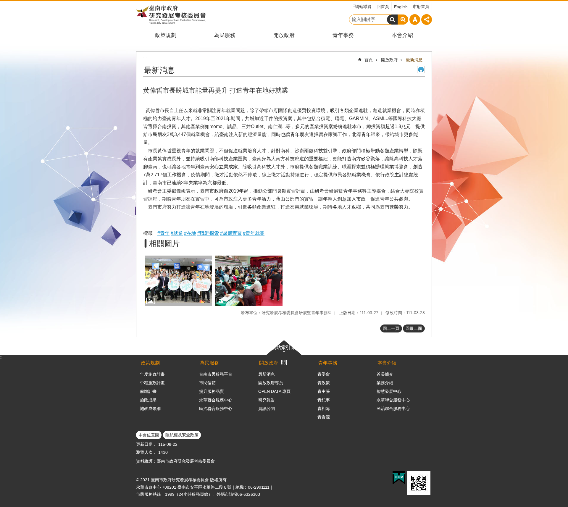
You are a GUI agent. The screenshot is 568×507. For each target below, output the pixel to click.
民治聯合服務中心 (215, 408)
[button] (178, 281)
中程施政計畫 (152, 382)
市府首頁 (421, 6)
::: (2, 357)
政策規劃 (165, 35)
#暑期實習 (231, 233)
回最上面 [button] (414, 328)
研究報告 (266, 400)
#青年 (163, 233)
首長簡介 (385, 374)
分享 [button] (426, 19)
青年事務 (343, 35)
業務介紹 (385, 382)
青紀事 (323, 400)
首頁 (368, 59)
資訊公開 (266, 408)
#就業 (177, 233)
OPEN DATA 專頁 (274, 391)
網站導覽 (363, 6)
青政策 (323, 382)
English (401, 6)
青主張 (323, 391)
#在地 (190, 233)
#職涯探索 (208, 233)
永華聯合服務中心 (215, 400)
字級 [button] (414, 19)
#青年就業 (253, 233)
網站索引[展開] (284, 355)
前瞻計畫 (148, 391)
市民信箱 (207, 382)
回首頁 (383, 6)
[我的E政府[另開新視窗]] (399, 478)
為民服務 (224, 35)
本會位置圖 (148, 434)
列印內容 (421, 69)
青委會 (323, 374)
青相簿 (323, 408)
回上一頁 (391, 328)
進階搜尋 (403, 19)
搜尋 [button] (392, 19)
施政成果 (148, 400)
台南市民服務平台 (215, 374)
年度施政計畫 (152, 374)
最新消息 (414, 59)
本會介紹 (402, 35)
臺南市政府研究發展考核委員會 (171, 14)
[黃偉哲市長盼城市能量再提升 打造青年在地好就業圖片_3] (418, 483)
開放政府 (284, 35)
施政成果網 (150, 408)
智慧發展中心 (389, 391)
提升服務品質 (211, 391)
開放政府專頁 (270, 382)
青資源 (323, 417)
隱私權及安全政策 (182, 434)
